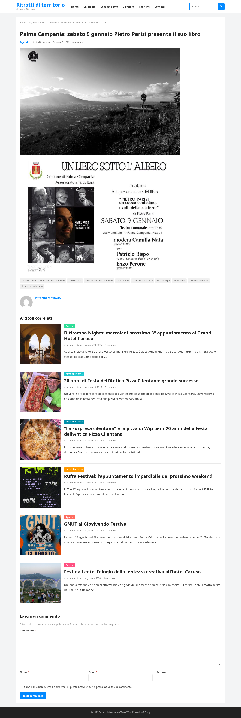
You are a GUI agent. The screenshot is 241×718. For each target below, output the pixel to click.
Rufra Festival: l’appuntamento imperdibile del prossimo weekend (138, 476)
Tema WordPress (129, 712)
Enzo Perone (123, 280)
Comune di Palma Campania (99, 280)
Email (92, 672)
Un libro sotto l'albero (32, 286)
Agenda (33, 22)
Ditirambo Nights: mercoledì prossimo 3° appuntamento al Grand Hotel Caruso (137, 336)
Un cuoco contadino (198, 280)
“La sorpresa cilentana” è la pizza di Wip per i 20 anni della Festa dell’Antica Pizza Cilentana (136, 431)
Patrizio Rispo (163, 280)
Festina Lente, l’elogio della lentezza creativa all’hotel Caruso (132, 572)
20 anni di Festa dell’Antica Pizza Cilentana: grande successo (131, 381)
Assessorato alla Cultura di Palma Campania (43, 280)
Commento (28, 630)
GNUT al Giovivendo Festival (96, 524)
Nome (24, 672)
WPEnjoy (145, 712)
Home (23, 22)
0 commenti (78, 42)
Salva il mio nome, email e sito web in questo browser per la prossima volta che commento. (78, 687)
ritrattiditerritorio (41, 42)
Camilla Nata (75, 280)
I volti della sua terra (143, 280)
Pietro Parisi (179, 280)
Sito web (162, 672)
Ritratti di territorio (40, 4)
